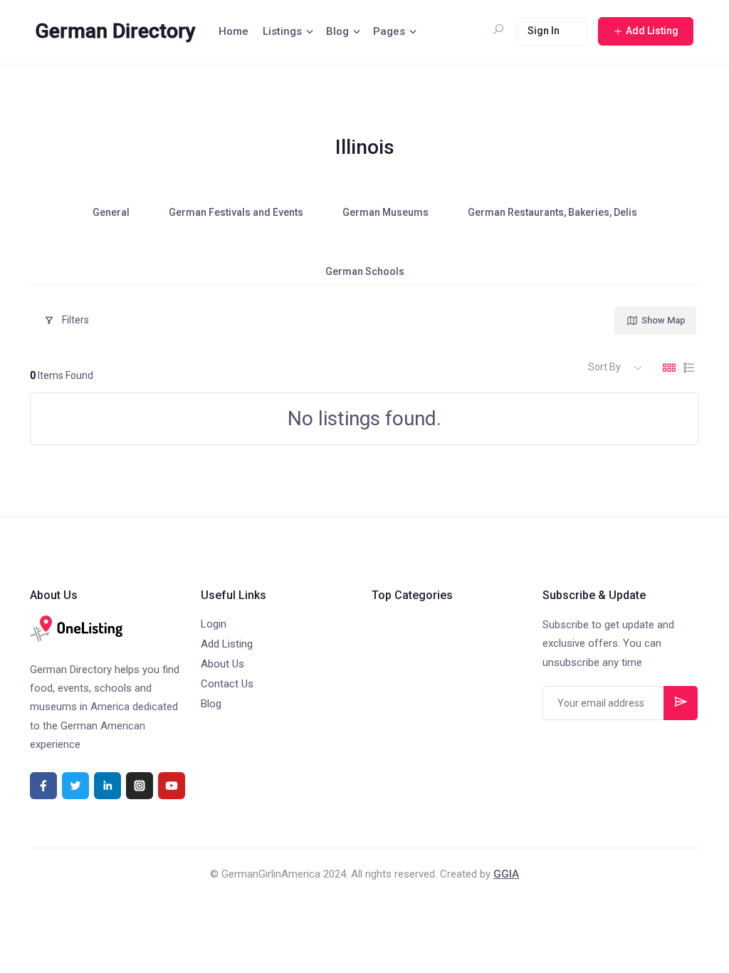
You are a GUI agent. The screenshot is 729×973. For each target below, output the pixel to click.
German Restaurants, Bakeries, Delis (552, 212)
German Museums (385, 212)
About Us (222, 663)
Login (213, 624)
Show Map (663, 320)
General (111, 212)
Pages (389, 31)
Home (233, 31)
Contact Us (227, 683)
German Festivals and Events (236, 212)
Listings (282, 31)
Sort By (604, 367)
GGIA (506, 874)
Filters (75, 320)
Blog (337, 31)
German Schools (364, 271)
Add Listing (227, 644)
